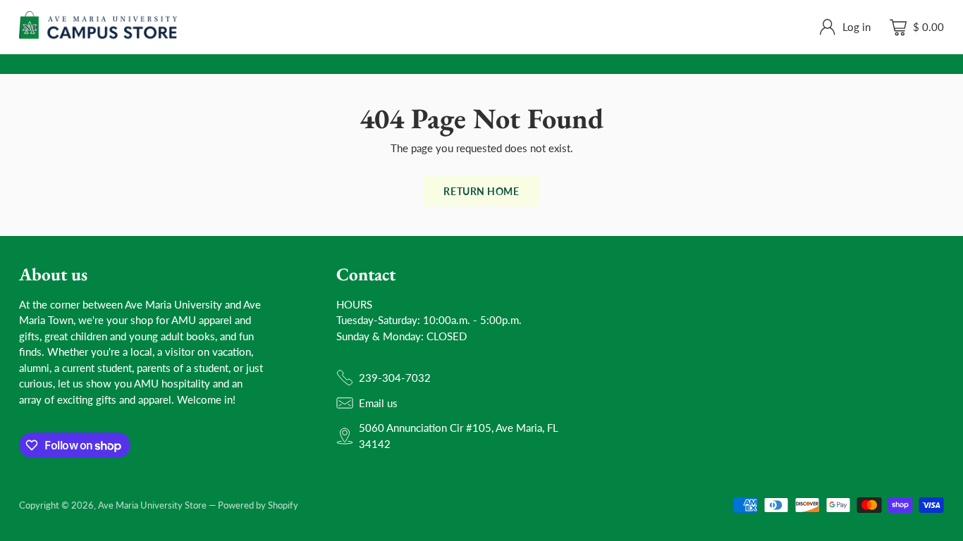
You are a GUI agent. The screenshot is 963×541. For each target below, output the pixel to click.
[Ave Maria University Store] (98, 27)
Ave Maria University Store (152, 505)
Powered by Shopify (258, 505)
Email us (378, 403)
